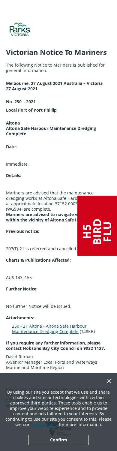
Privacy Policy (44, 424)
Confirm (58, 440)
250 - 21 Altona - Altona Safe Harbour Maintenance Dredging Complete (49, 328)
